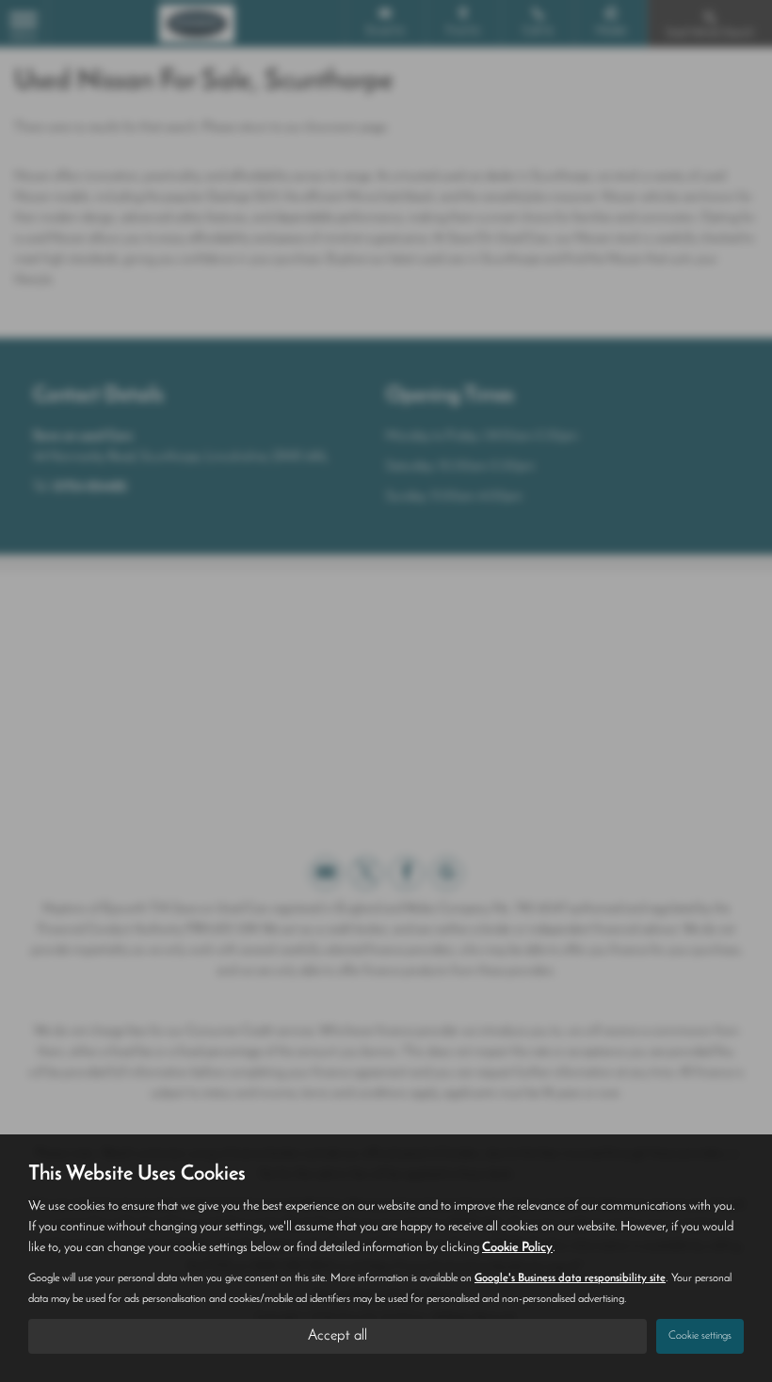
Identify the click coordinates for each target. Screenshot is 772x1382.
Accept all (337, 1335)
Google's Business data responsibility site (570, 1278)
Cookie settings (700, 1336)
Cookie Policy (517, 1248)
